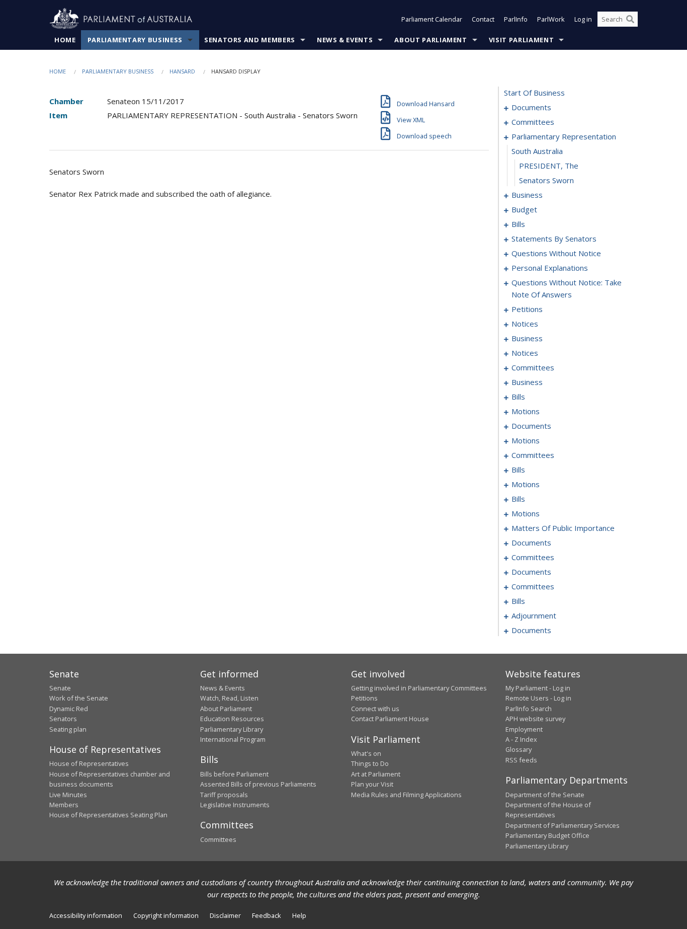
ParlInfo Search (528, 708)
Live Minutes (68, 794)
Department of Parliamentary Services (562, 825)
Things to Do (370, 763)
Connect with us (375, 708)
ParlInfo (516, 19)
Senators (63, 718)
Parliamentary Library (231, 729)
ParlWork (551, 19)
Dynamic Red (68, 708)
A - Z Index (521, 739)
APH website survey (535, 718)
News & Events (345, 39)
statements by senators (553, 239)
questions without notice (556, 253)
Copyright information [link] (166, 915)
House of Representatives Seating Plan (108, 814)
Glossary (518, 749)
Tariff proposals (224, 794)
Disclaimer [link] (225, 915)
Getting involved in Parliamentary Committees (419, 687)
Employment (524, 729)
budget (524, 209)
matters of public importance (563, 528)
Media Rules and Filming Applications (406, 794)
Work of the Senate (78, 698)
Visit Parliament (521, 39)
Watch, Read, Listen (229, 698)
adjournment (533, 615)
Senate (60, 687)
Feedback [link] (266, 915)
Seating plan (68, 729)
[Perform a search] (630, 19)
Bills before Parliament (234, 774)
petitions (527, 309)
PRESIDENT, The (548, 166)
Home (65, 39)
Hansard (182, 71)
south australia (537, 151)
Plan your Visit (372, 784)
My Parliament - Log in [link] (537, 687)
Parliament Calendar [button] (431, 19)
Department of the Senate (544, 794)
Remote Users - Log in (538, 698)
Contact (483, 19)
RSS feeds (521, 759)
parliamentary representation (563, 136)
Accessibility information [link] (85, 915)
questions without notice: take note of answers (566, 288)
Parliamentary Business (135, 39)
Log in (583, 19)
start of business (534, 93)
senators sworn (546, 180)
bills (518, 224)
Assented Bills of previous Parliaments (258, 784)
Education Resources (232, 718)
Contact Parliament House (390, 718)
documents (531, 107)
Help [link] (299, 915)
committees (532, 122)
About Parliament (430, 39)
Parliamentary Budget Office (547, 835)
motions (525, 411)
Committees (218, 839)
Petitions (364, 698)
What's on (366, 753)
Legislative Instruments (235, 804)
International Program (233, 739)
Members (63, 804)
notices (524, 324)
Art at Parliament (375, 774)
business (527, 195)
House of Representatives (89, 763)
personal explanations (549, 268)
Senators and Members (249, 39)
